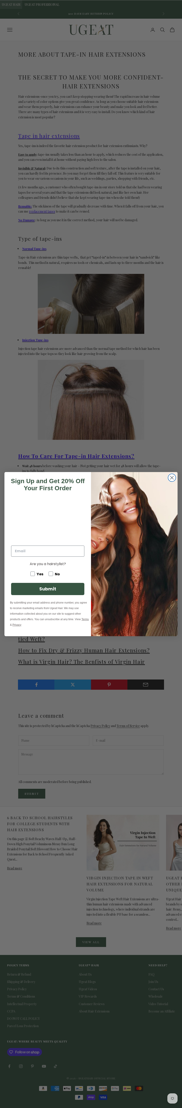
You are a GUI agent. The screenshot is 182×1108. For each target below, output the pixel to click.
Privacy (16, 624)
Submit (47, 589)
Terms (85, 619)
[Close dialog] (172, 478)
